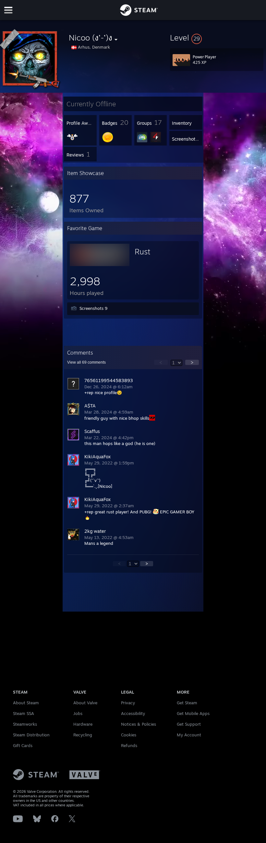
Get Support (189, 724)
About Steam (26, 702)
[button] (216, 37)
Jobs (77, 713)
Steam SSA (23, 713)
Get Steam (187, 702)
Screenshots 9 (93, 308)
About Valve (85, 702)
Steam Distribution (31, 734)
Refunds (129, 745)
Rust (142, 251)
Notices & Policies (138, 724)
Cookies (128, 734)
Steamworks (25, 724)
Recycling (82, 734)
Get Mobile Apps (193, 713)
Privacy (128, 702)
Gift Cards (22, 745)
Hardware (82, 724)
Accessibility (133, 713)
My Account (189, 734)
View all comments (86, 362)
